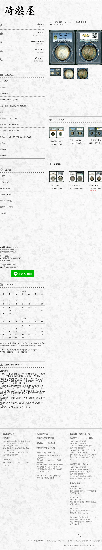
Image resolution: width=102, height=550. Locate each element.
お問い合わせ (51, 541)
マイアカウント (39, 541)
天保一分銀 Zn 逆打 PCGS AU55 (82, 140)
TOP (51, 22)
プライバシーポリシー (66, 541)
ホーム (29, 541)
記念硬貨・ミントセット (64, 22)
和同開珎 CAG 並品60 (59, 141)
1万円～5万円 (60, 24)
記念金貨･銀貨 (81, 22)
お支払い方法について (84, 541)
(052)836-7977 (14, 267)
